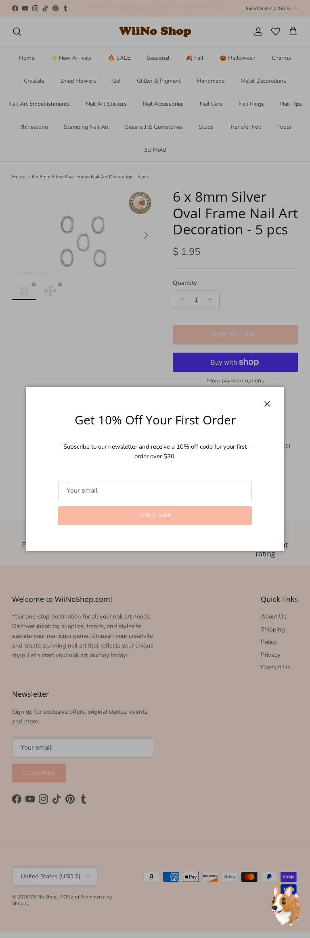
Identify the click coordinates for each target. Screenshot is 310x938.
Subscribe (154, 515)
